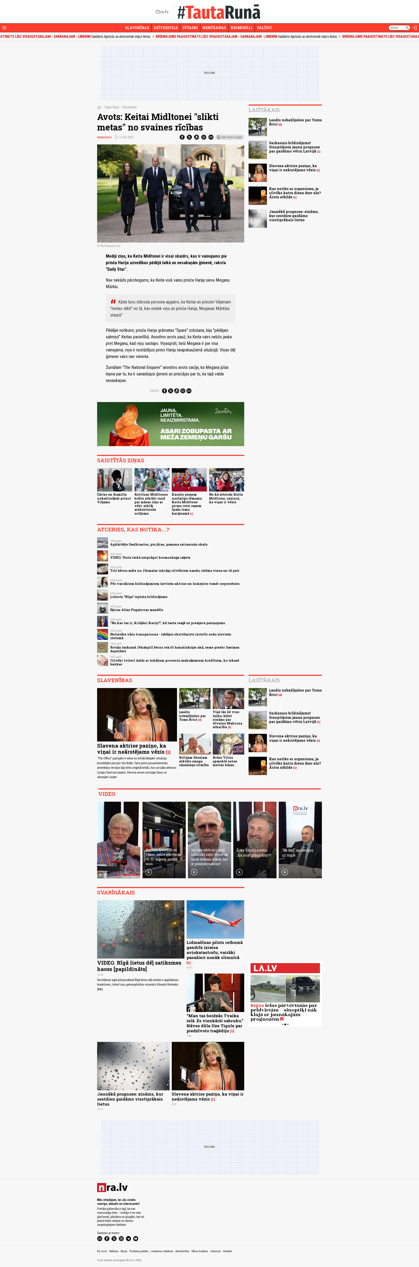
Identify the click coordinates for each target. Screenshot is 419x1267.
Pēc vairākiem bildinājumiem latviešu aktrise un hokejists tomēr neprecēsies (175, 584)
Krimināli (241, 27)
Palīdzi (264, 27)
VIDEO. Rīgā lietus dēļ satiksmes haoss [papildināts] (139, 966)
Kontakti (227, 1251)
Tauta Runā (111, 107)
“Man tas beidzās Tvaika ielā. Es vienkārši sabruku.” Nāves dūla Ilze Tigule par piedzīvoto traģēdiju (215, 1023)
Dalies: (155, 390)
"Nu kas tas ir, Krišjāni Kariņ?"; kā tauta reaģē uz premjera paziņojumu (167, 623)
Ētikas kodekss (200, 1251)
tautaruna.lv (104, 137)
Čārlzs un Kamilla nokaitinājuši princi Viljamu (114, 498)
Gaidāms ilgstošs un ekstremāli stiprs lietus (203, 36)
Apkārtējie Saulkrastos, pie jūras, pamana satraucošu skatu (159, 544)
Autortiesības (182, 1251)
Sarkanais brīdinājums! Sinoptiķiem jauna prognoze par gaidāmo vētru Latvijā (294, 146)
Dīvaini (190, 27)
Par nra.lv (102, 1251)
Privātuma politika (138, 1251)
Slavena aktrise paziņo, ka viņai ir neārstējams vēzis (293, 167)
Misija (124, 1251)
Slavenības (137, 27)
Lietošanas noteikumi (162, 1251)
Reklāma (113, 1251)
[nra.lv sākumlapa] (162, 12)
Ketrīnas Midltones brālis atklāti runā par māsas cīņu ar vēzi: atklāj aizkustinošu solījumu (151, 503)
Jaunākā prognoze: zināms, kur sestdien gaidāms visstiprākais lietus (294, 215)
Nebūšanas (214, 27)
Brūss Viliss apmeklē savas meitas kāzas (225, 761)
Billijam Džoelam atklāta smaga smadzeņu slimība (194, 761)
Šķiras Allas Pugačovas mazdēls (136, 610)
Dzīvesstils (166, 27)
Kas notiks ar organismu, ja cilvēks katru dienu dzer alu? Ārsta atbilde (295, 192)
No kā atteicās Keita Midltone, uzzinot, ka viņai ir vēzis (226, 498)
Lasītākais (264, 109)
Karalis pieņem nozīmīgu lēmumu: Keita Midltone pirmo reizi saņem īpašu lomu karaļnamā (187, 503)
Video (106, 793)
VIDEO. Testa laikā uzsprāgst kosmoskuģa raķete (150, 557)
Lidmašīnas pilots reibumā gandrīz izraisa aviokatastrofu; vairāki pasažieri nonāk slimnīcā (215, 950)
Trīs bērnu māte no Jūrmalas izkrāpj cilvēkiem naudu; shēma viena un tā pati (174, 570)
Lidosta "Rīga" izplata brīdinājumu (138, 597)
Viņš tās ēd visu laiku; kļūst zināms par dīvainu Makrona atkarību (227, 719)
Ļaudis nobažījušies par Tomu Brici (295, 122)
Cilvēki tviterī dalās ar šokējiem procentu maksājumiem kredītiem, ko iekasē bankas (174, 662)
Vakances (215, 1251)
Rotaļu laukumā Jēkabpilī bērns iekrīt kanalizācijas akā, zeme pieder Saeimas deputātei (174, 649)
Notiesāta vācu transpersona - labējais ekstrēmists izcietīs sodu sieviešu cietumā (170, 636)
